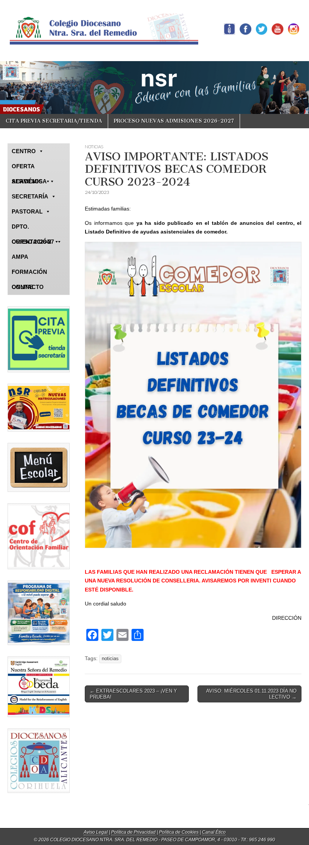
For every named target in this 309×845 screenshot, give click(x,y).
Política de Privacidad (133, 832)
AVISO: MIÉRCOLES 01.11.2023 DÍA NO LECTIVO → (251, 694)
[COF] (38, 536)
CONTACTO (28, 287)
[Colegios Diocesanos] (38, 761)
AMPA (20, 257)
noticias (110, 658)
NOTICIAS (94, 146)
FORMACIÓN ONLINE (29, 274)
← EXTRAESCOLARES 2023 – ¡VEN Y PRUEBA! (133, 694)
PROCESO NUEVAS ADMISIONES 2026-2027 (174, 121)
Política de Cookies (179, 832)
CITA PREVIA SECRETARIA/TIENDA (54, 121)
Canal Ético (214, 832)
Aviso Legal (96, 832)
